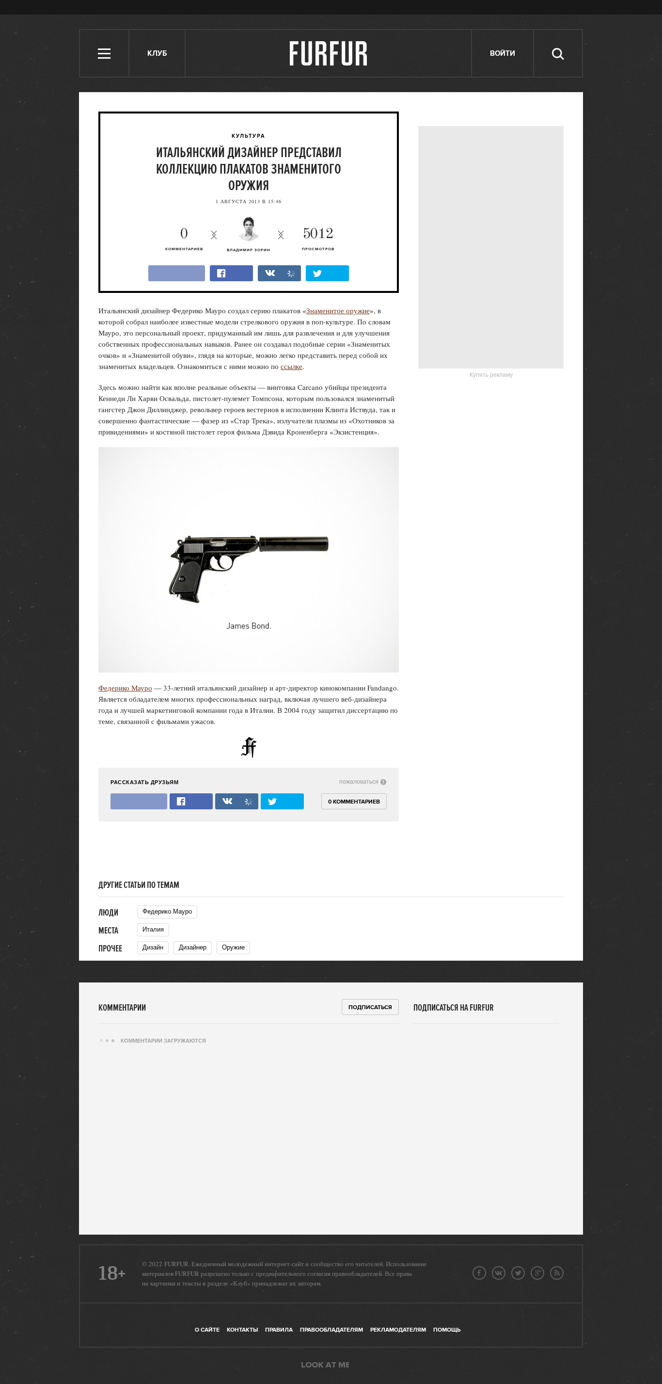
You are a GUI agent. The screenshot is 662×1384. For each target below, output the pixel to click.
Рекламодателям (398, 1330)
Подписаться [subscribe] (370, 1007)
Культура (249, 136)
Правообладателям (331, 1330)
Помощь (446, 1330)
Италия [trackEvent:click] (153, 929)
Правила (279, 1330)
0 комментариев (354, 801)
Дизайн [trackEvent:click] (152, 947)
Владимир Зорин (248, 250)
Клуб (157, 53)
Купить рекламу (491, 375)
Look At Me (325, 1365)
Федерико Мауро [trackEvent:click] (167, 911)
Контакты (242, 1330)
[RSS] (557, 1273)
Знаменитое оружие (338, 310)
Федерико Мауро (125, 687)
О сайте (207, 1330)
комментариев (184, 239)
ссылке (291, 366)
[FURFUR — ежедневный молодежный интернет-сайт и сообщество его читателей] (329, 53)
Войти (502, 53)
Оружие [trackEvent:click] (233, 947)
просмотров (318, 239)
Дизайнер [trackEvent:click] (192, 947)
